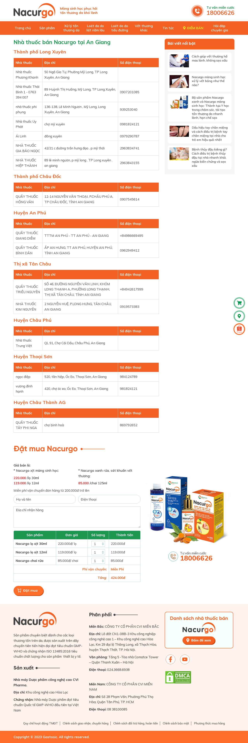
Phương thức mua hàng (209, 723)
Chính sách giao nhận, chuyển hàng (85, 723)
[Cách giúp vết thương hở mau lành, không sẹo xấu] (179, 60)
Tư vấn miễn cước (220, 7)
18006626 (220, 12)
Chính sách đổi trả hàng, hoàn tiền (135, 723)
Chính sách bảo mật (176, 723)
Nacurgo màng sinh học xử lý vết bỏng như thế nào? (209, 81)
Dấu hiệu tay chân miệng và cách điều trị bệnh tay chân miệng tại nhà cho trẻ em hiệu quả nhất (210, 133)
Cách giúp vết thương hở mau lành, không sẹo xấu (209, 58)
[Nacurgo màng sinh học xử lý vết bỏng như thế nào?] (179, 81)
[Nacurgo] (34, 10)
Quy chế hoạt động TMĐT (40, 723)
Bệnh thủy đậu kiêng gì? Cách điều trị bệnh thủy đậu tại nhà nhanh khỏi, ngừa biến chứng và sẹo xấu (209, 157)
